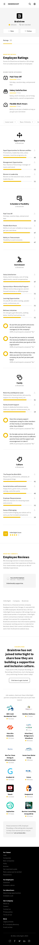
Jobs (4, 855)
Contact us (7, 909)
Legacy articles (8, 922)
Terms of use (7, 915)
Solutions (6, 882)
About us (6, 904)
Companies (7, 858)
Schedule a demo (9, 885)
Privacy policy (7, 912)
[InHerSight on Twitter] (19, 941)
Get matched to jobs (10, 869)
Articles (5, 866)
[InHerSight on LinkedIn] (24, 941)
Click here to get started (19, 680)
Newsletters (7, 875)
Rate (12, 31)
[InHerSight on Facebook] (14, 941)
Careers (5, 906)
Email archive (7, 927)
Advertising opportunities (12, 893)
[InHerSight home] (13, 4)
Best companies (8, 861)
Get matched (26, 25)
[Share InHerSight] (10, 941)
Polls (5, 864)
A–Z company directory (11, 924)
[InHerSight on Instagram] (29, 941)
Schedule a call (8, 896)
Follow (29, 31)
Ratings (7, 40)
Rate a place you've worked (12, 872)
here (27, 629)
